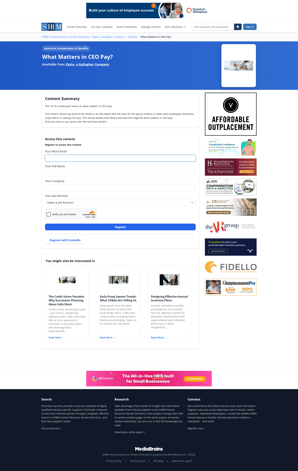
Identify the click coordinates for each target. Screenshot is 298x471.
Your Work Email (56, 151)
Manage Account (151, 26)
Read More (55, 337)
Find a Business (174, 26)
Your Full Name (55, 166)
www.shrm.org (180, 461)
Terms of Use (137, 461)
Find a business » (51, 428)
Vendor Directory (77, 26)
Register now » (196, 428)
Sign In (250, 26)
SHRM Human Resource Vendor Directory (65, 36)
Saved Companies (127, 26)
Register (120, 227)
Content (132, 36)
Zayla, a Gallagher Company (108, 36)
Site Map (158, 461)
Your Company (54, 181)
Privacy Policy (114, 461)
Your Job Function (56, 196)
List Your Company (101, 26)
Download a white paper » (130, 432)
